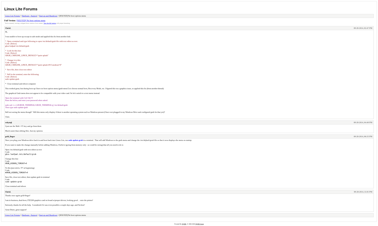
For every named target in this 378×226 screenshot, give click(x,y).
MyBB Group (199, 224)
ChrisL (8, 28)
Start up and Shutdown (48, 16)
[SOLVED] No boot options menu (31, 20)
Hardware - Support (29, 16)
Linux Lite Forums (20, 9)
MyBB (184, 224)
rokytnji (8, 122)
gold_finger (10, 136)
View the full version (50, 23)
